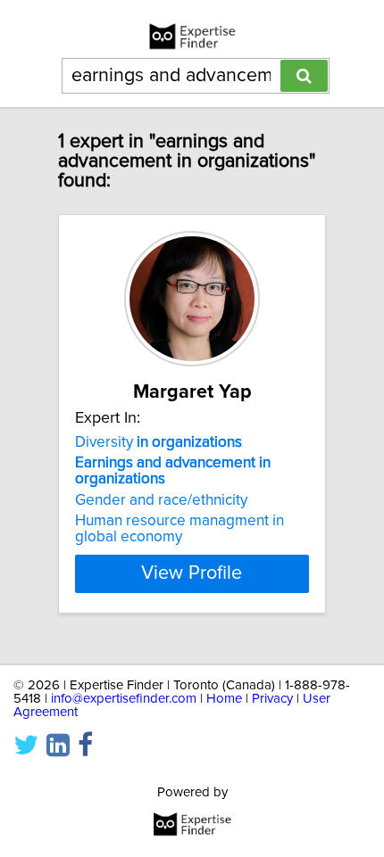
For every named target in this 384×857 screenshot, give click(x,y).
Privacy (272, 698)
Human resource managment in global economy (179, 529)
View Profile (191, 573)
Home (224, 698)
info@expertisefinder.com (123, 698)
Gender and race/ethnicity (161, 500)
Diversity (158, 442)
